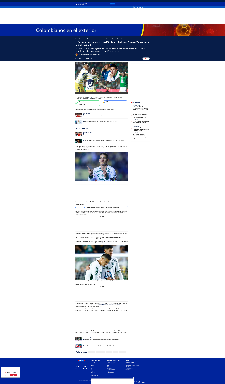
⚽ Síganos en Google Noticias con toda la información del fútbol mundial (103, 207)
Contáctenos (109, 368)
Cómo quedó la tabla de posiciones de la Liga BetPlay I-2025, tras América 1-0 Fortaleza (101, 115)
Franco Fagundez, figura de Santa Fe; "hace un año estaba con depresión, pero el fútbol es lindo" (141, 123)
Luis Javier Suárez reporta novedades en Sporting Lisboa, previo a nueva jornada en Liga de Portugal (104, 140)
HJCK (92, 368)
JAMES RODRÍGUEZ (129, 7)
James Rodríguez (101, 351)
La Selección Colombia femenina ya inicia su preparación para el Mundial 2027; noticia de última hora (141, 108)
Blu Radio (92, 365)
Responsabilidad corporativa (130, 363)
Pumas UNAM (91, 351)
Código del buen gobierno (111, 366)
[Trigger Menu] (76, 4)
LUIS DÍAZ (122, 7)
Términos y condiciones (129, 368)
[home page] (95, 1)
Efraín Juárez (122, 351)
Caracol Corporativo (94, 375)
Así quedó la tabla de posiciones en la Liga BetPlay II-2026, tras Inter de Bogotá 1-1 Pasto (141, 129)
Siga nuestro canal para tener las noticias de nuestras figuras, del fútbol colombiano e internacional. (88, 103)
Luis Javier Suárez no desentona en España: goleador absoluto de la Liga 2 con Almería (101, 345)
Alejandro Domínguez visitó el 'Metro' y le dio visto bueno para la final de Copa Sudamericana (141, 116)
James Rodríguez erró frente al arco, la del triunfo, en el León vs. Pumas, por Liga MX (101, 121)
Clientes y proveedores (111, 369)
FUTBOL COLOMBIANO (115, 7)
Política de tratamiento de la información (132, 365)
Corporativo (128, 369)
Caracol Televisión (94, 363)
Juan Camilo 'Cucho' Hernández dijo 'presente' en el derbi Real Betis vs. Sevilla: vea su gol (102, 339)
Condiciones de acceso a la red (131, 362)
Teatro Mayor (93, 372)
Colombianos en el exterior (86, 38)
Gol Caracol (77, 38)
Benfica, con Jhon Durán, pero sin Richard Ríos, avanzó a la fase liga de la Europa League (101, 133)
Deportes (8, 372)
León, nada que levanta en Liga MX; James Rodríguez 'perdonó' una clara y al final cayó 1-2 (107, 38)
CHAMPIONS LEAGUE (106, 7)
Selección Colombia (136, 105)
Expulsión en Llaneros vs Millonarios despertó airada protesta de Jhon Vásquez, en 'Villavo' (140, 136)
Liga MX (115, 351)
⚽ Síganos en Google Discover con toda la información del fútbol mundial (115, 102)
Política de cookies (129, 366)
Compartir (147, 58)
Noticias (14, 372)
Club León (109, 351)
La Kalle (92, 366)
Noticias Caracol (93, 362)
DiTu (91, 369)
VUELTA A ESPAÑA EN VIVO (96, 7)
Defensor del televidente (111, 363)
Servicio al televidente (111, 362)
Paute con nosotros (110, 372)
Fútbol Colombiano (86, 113)
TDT (108, 365)
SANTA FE (87, 7)
